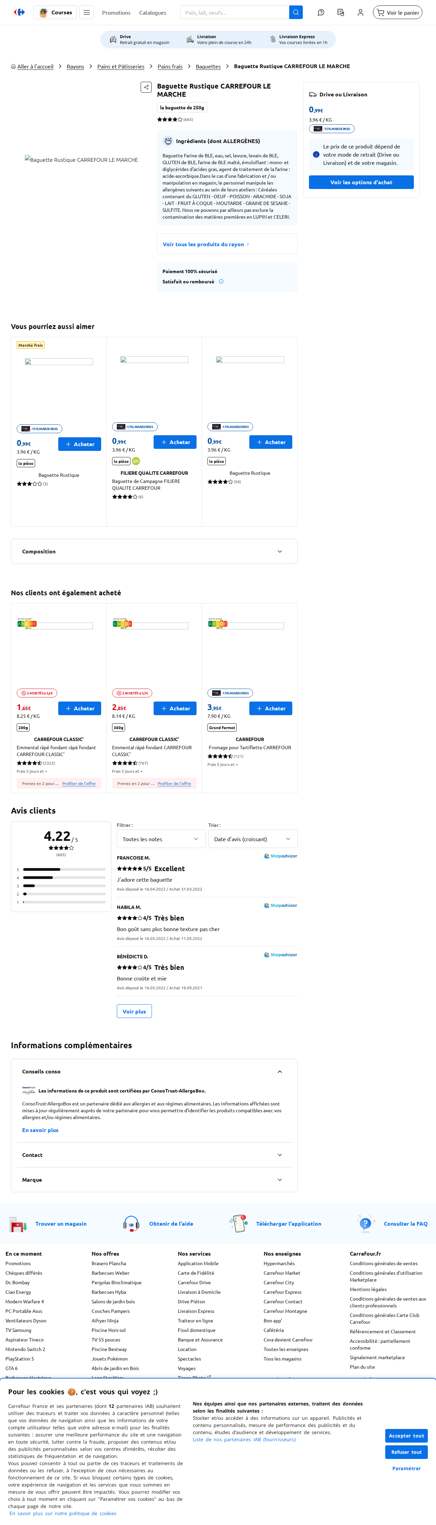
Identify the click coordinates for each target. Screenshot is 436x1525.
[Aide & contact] (321, 12)
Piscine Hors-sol (109, 1330)
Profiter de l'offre (79, 783)
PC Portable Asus (23, 1311)
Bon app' (273, 1320)
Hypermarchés (279, 1263)
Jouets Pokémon (110, 1358)
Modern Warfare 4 (24, 1301)
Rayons (75, 66)
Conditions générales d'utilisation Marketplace (386, 1276)
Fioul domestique (197, 1330)
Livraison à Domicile (199, 1292)
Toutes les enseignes (286, 1349)
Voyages (187, 1368)
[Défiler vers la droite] (289, 432)
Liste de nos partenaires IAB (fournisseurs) (244, 1439)
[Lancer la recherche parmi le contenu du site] (296, 12)
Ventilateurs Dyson (25, 1320)
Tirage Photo (192, 1377)
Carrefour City (279, 1282)
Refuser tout (406, 1452)
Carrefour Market (282, 1273)
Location (187, 1349)
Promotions (18, 1263)
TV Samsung (18, 1330)
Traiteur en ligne (195, 1320)
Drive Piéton (191, 1301)
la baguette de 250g (182, 107)
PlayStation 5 (19, 1358)
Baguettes (208, 66)
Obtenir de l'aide (171, 1223)
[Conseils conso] (279, 1071)
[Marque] (279, 1179)
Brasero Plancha (109, 1263)
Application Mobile (198, 1263)
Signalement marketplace (377, 1357)
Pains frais (170, 66)
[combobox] (241, 12)
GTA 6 (11, 1368)
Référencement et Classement (383, 1331)
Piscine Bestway (109, 1349)
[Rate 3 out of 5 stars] (169, 119)
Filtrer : (125, 825)
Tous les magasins (282, 1358)
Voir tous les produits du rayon (203, 244)
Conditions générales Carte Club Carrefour (384, 1318)
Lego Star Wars (107, 1377)
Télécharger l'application (288, 1223)
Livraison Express (196, 1311)
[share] (146, 87)
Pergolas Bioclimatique (117, 1282)
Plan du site (362, 1367)
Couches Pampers (111, 1311)
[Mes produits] (340, 12)
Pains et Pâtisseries (120, 66)
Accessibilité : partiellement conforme (380, 1344)
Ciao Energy (18, 1292)
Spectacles (189, 1358)
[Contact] (279, 1155)
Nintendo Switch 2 (25, 1349)
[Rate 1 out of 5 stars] (159, 119)
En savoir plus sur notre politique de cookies (63, 1513)
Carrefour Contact (283, 1301)
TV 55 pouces (106, 1339)
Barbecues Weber (110, 1273)
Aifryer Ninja (105, 1320)
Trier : (214, 825)
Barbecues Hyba (109, 1292)
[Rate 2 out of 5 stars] (164, 119)
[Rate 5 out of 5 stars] (180, 119)
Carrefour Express (282, 1292)
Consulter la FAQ (406, 1223)
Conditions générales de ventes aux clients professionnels (388, 1301)
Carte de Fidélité (196, 1273)
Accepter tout (406, 1435)
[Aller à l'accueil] (19, 12)
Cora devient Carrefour (288, 1339)
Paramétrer (406, 1468)
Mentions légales (368, 1289)
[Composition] (279, 551)
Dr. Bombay (17, 1282)
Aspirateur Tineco (24, 1339)
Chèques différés (23, 1273)
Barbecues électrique (28, 1377)
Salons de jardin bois (113, 1301)
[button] (86, 12)
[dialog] (218, 1452)
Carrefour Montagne (285, 1311)
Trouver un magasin (61, 1223)
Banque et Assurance (200, 1339)
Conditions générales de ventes (384, 1263)
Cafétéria (274, 1330)
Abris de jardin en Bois (115, 1368)
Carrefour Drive (194, 1282)
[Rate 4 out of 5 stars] (174, 119)
